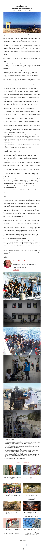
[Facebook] (20, 549)
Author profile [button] (16, 269)
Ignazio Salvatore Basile (25, 10)
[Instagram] (24, 549)
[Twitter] (22, 549)
